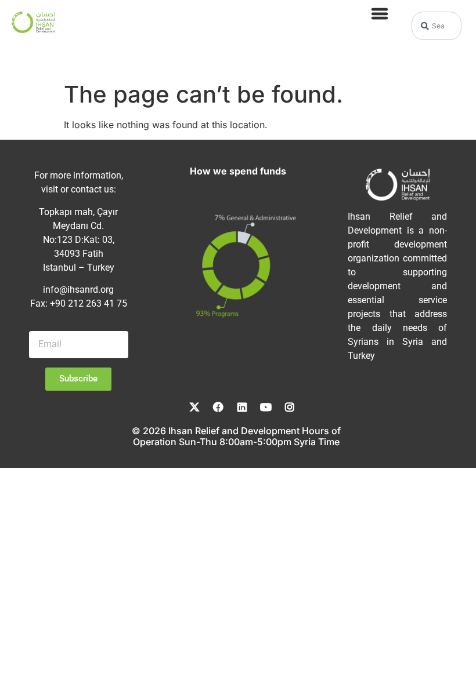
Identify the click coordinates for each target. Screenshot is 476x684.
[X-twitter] (194, 406)
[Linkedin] (242, 406)
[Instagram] (289, 406)
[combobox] (436, 26)
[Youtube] (265, 406)
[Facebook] (218, 406)
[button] (380, 13)
